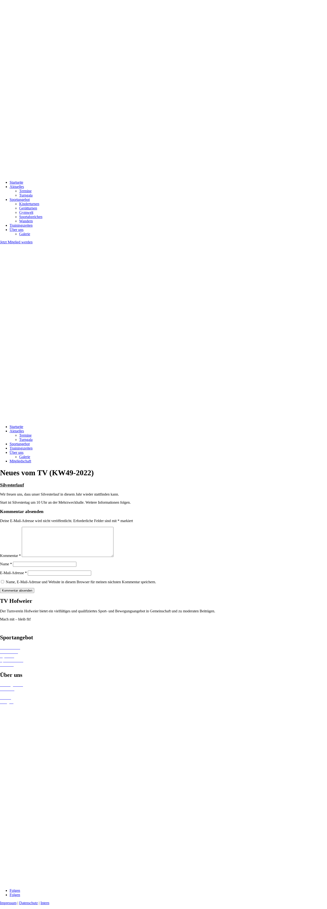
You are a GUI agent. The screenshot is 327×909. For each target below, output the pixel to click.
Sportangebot (20, 200)
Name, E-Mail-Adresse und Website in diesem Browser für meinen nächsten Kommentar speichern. (81, 582)
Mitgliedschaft (20, 461)
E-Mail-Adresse (13, 573)
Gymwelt (26, 212)
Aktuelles (17, 187)
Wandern (26, 221)
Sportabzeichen (30, 217)
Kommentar (10, 556)
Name (6, 564)
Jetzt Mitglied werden (16, 242)
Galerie (24, 234)
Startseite (16, 182)
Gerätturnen (28, 208)
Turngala (26, 195)
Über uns (16, 230)
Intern (44, 903)
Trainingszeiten (21, 225)
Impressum (8, 903)
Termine (25, 191)
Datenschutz (28, 903)
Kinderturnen (29, 204)
